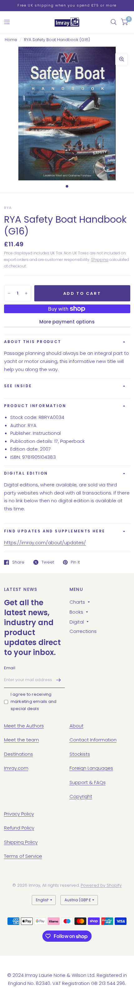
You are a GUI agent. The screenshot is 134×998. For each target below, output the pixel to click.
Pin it (75, 562)
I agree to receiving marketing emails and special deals (34, 701)
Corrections (83, 631)
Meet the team (21, 739)
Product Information (35, 405)
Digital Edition (26, 473)
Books (76, 612)
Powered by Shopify (101, 885)
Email (9, 668)
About (76, 725)
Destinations (18, 754)
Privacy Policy (19, 813)
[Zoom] (121, 59)
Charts (77, 602)
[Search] (113, 22)
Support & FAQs (87, 782)
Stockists (79, 754)
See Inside (18, 385)
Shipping (99, 259)
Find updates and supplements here (54, 531)
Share (18, 562)
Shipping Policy (21, 842)
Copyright (80, 796)
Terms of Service (23, 856)
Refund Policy (19, 827)
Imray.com (16, 768)
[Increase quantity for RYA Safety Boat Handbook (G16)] (26, 293)
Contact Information (93, 739)
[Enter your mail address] (58, 680)
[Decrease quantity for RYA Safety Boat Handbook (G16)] (9, 293)
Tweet (47, 562)
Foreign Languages (91, 768)
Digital (76, 622)
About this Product (32, 341)
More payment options (67, 321)
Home (11, 40)
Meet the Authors (24, 725)
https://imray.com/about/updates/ (45, 542)
